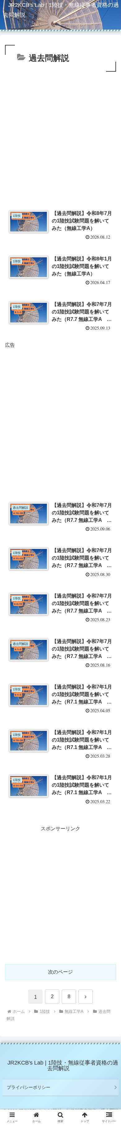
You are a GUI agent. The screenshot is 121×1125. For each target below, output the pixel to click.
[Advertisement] (60, 137)
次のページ (60, 972)
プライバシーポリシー (28, 1087)
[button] (108, 881)
